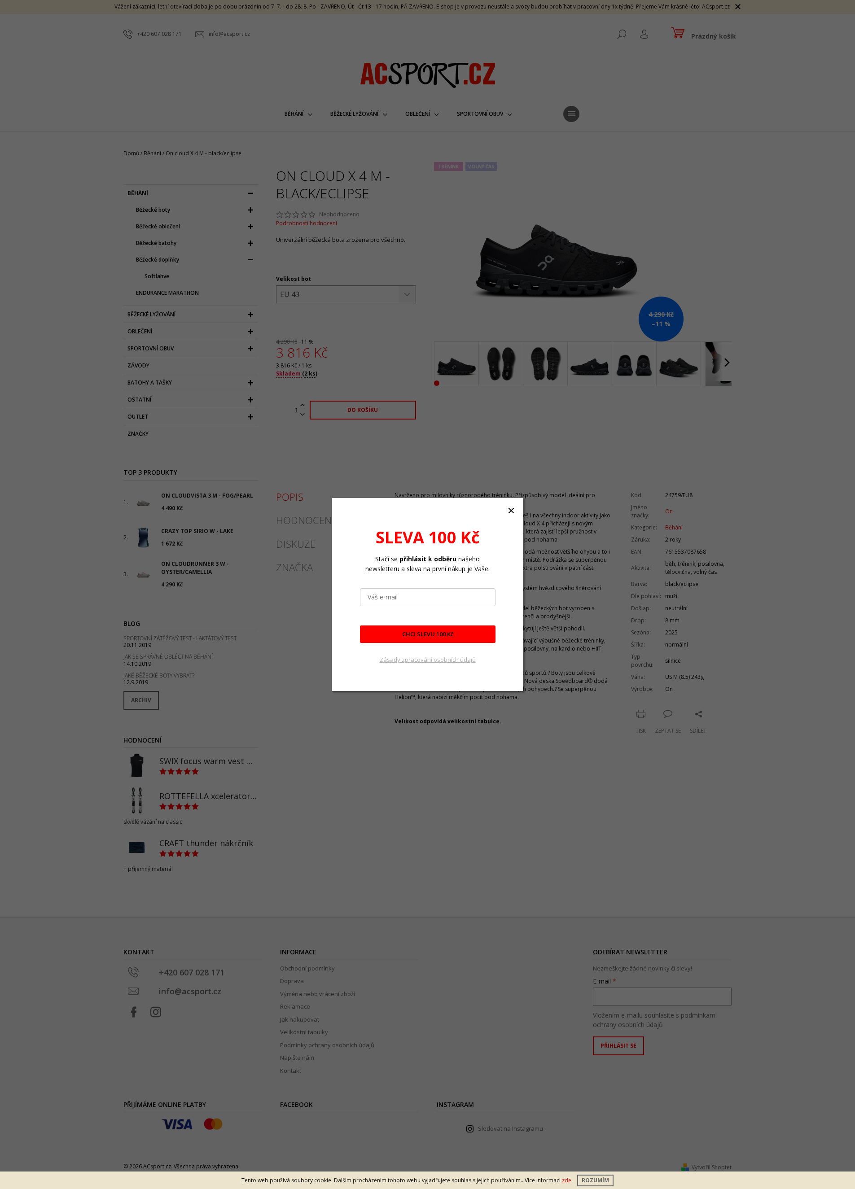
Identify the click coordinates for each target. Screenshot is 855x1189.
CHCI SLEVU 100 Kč (427, 634)
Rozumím (595, 1180)
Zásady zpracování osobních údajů (428, 660)
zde (566, 1180)
